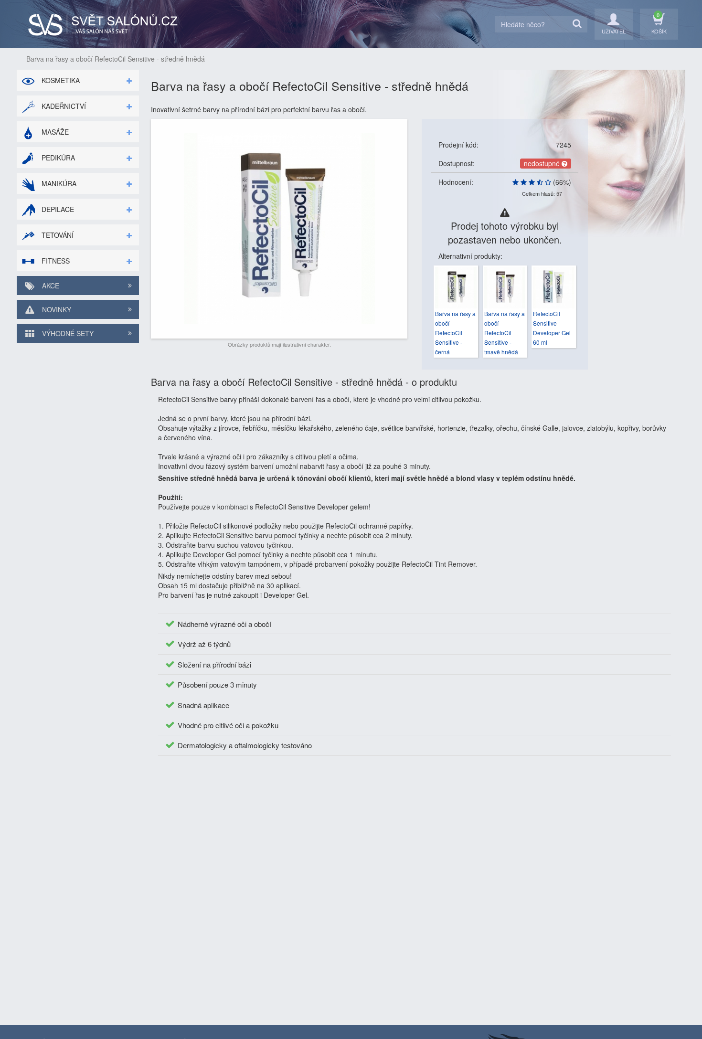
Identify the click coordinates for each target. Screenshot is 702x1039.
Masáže (54, 132)
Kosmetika (60, 80)
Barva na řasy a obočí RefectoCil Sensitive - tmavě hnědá (504, 332)
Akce (49, 285)
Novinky (55, 309)
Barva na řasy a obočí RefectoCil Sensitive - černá (455, 332)
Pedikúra (57, 157)
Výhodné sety (67, 333)
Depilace (57, 209)
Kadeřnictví (63, 106)
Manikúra (58, 183)
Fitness (55, 260)
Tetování (57, 235)
